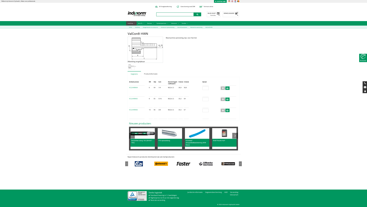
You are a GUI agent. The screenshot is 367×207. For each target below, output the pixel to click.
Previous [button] (132, 136)
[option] (132, 67)
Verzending (234, 192)
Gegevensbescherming (213, 192)
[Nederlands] (235, 1)
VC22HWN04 (133, 87)
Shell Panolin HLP (219, 140)
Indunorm (174, 23)
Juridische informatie (195, 192)
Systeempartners (161, 23)
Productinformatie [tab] (150, 74)
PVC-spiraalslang (164, 140)
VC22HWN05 (133, 99)
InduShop (130, 23)
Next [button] (235, 136)
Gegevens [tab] (134, 74)
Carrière (184, 23)
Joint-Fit (140, 23)
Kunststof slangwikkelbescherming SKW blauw (196, 143)
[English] (232, 1)
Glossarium (234, 195)
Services (149, 23)
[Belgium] (238, 1)
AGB (225, 192)
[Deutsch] (229, 1)
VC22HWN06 (133, 110)
